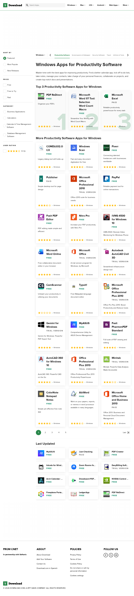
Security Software (98, 55)
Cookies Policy (76, 564)
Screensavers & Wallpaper (81, 55)
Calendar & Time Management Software (19, 125)
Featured (11, 58)
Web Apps (113, 5)
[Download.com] (12, 5)
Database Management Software (16, 134)
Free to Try (11, 91)
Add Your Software (44, 559)
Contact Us (41, 564)
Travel (109, 55)
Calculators (11, 118)
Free (9, 85)
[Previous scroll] (50, 55)
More (125, 5)
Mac (82, 5)
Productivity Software (62, 55)
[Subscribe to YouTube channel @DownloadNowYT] (116, 555)
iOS (90, 5)
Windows (71, 5)
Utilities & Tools (118, 55)
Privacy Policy (75, 555)
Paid (9, 97)
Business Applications (16, 112)
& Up (23, 151)
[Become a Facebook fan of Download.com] (106, 555)
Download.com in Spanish (47, 568)
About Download (43, 555)
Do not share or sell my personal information (79, 569)
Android (100, 5)
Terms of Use (75, 559)
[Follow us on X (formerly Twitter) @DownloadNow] (111, 555)
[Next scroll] (128, 55)
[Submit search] (27, 5)
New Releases (13, 71)
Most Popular (12, 64)
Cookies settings (77, 575)
